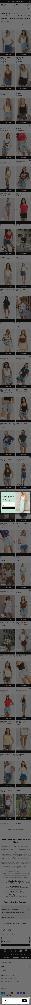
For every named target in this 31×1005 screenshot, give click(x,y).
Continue (8, 507)
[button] (29, 998)
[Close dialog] (29, 493)
